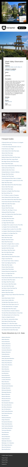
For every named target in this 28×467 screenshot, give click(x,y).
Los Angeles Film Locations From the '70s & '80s (12, 224)
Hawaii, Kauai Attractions (7, 360)
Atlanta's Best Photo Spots (7, 153)
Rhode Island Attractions (7, 423)
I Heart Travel (5, 457)
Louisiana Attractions (6, 379)
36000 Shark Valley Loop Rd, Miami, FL (13, 67)
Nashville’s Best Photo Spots (8, 248)
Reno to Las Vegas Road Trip (8, 273)
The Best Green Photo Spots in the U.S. (10, 304)
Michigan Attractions (6, 388)
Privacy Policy (5, 460)
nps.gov (6, 98)
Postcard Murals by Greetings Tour (9, 271)
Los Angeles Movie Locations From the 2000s (11, 229)
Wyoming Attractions (6, 449)
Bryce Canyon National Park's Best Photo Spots (12, 165)
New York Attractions (6, 409)
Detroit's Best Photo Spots (7, 188)
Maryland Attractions (6, 383)
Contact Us (4, 464)
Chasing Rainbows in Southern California (10, 172)
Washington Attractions (6, 440)
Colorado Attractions (6, 347)
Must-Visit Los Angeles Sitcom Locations (10, 243)
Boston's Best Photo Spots (7, 163)
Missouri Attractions (6, 394)
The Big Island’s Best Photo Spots (9, 308)
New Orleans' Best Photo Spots (8, 250)
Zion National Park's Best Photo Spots (10, 329)
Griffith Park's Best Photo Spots (8, 203)
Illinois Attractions (5, 369)
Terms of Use (4, 462)
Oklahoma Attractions (6, 417)
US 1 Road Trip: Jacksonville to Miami (10, 319)
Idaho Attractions (5, 366)
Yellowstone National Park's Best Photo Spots (11, 325)
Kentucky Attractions (6, 377)
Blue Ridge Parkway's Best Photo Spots (10, 161)
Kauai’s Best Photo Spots (7, 216)
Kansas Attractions (6, 375)
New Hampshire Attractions (7, 402)
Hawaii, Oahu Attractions (7, 364)
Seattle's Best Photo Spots (7, 290)
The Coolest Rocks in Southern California (10, 310)
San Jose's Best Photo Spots (8, 286)
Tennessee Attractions (6, 430)
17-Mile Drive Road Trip (7, 144)
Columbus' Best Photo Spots (8, 176)
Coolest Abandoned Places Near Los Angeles (11, 178)
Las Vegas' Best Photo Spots (8, 222)
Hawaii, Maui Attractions (7, 362)
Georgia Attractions (6, 356)
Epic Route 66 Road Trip (7, 193)
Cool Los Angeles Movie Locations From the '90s (12, 180)
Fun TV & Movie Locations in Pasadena (10, 195)
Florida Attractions (5, 354)
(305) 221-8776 (8, 101)
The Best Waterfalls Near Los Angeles (10, 306)
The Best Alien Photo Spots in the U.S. (10, 302)
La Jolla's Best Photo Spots (7, 220)
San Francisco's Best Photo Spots (9, 284)
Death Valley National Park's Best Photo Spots (11, 184)
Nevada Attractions (6, 400)
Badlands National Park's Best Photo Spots (11, 157)
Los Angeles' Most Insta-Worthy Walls (10, 227)
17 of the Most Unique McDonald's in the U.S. (11, 146)
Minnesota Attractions (6, 390)
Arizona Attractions (6, 341)
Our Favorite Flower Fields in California (10, 260)
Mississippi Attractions (6, 392)
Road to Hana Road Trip (7, 275)
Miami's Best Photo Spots (7, 241)
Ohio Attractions (5, 415)
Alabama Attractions (6, 337)
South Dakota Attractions (7, 428)
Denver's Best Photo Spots (7, 186)
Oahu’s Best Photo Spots (7, 254)
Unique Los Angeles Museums (8, 317)
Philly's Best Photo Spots (7, 265)
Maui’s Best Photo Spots (7, 237)
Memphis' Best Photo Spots (8, 239)
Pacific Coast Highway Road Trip (9, 262)
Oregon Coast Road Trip (7, 258)
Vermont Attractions (6, 436)
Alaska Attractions (5, 339)
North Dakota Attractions (7, 413)
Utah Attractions (5, 434)
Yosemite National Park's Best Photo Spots (11, 327)
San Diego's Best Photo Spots (8, 281)
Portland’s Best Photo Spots (8, 269)
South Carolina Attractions (7, 426)
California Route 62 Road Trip (8, 167)
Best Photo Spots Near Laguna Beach (10, 159)
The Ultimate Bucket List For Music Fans (10, 315)
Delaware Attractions (6, 352)
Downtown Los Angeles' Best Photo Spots (11, 191)
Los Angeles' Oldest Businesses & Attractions (11, 231)
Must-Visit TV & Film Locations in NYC (10, 246)
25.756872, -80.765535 (10, 70)
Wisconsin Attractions (6, 447)
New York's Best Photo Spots (8, 252)
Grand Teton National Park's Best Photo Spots (11, 199)
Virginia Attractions (6, 438)
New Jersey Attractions (6, 404)
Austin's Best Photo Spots (7, 155)
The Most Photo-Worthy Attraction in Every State (12, 312)
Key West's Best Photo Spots (8, 218)
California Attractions (6, 345)
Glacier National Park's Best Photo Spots (10, 197)
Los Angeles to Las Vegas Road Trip (9, 233)
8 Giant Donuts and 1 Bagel (8, 148)
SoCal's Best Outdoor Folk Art (8, 298)
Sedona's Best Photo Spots (7, 292)
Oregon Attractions (6, 419)
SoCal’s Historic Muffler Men (8, 300)
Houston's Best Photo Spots (8, 207)
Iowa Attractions (5, 373)
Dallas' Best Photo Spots (7, 182)
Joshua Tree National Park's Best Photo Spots (11, 214)
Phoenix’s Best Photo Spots (8, 267)
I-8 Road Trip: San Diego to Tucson (9, 210)
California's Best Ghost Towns (8, 169)
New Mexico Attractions (7, 407)
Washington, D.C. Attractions (8, 442)
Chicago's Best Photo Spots (8, 174)
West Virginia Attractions (7, 445)
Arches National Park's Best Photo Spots (10, 150)
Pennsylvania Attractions (7, 421)
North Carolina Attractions (7, 411)
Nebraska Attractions (6, 398)
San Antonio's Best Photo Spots (8, 279)
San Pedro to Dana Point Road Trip (9, 288)
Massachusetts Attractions (7, 385)
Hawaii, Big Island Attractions (8, 358)
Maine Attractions (5, 381)
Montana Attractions (6, 396)
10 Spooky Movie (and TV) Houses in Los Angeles (12, 142)
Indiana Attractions (6, 371)
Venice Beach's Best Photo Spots (9, 321)
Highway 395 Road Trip (7, 205)
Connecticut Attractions (7, 350)
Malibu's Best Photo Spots (7, 235)
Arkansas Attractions (6, 343)
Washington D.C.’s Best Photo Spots (9, 323)
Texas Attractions (5, 432)
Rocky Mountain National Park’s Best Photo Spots (12, 277)
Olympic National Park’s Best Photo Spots (11, 256)
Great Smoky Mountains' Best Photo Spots (11, 201)
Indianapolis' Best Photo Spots (8, 212)
